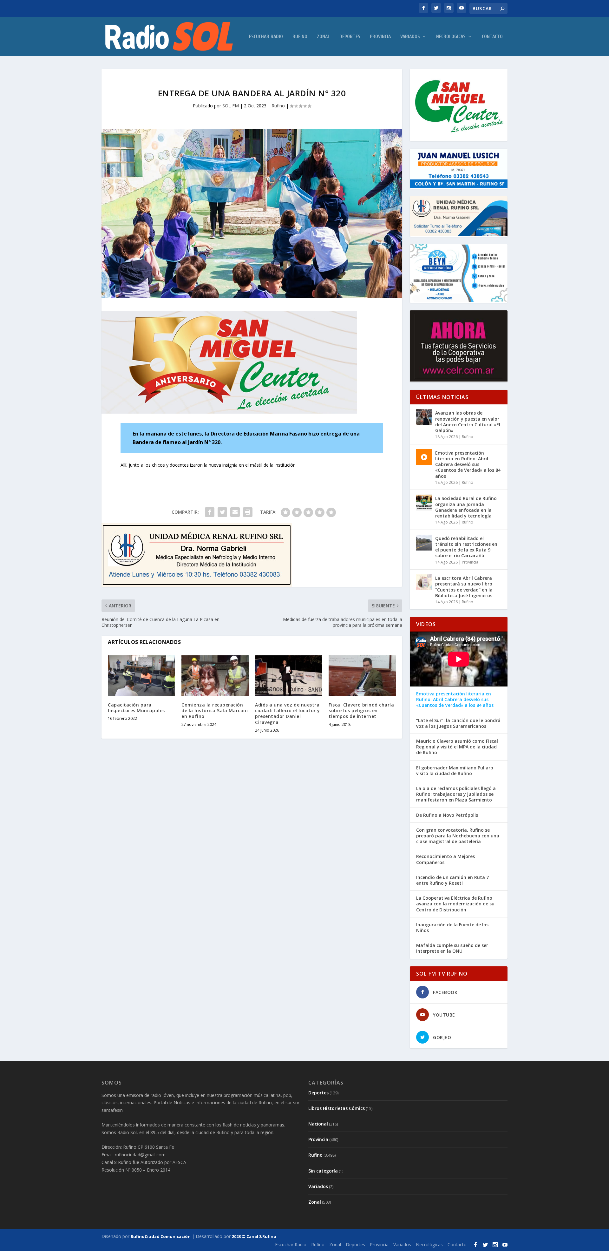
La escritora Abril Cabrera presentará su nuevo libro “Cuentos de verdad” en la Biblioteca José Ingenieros (464, 586)
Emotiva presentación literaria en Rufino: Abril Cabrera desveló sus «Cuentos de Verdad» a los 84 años (468, 464)
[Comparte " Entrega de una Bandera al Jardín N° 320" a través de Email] (235, 512)
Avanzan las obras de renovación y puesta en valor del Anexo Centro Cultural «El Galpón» (467, 421)
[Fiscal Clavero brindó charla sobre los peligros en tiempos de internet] (362, 675)
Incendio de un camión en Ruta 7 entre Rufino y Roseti (452, 880)
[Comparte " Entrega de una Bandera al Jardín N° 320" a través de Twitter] (222, 512)
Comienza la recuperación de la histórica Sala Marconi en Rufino (214, 710)
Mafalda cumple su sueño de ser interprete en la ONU (452, 948)
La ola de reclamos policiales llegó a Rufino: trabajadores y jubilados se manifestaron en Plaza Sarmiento (456, 794)
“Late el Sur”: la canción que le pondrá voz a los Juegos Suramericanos (458, 723)
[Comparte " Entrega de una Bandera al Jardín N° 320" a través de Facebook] (209, 512)
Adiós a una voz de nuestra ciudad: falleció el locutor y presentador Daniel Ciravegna (287, 713)
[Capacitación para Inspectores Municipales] (141, 675)
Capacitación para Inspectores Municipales (136, 707)
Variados (410, 36)
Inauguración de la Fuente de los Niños (452, 927)
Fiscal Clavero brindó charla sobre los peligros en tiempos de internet (361, 710)
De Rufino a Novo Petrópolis (447, 815)
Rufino (299, 36)
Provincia (380, 36)
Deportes (349, 36)
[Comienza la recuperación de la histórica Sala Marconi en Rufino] (215, 675)
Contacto (492, 36)
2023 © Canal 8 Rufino (254, 1236)
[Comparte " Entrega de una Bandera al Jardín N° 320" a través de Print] (247, 512)
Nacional (318, 1124)
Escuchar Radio (266, 36)
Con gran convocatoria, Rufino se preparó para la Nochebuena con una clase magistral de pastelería (457, 835)
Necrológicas (451, 36)
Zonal (323, 36)
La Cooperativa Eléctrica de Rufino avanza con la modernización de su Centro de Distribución (455, 903)
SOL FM (230, 106)
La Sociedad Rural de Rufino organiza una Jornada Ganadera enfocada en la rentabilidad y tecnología (466, 507)
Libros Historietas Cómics (336, 1108)
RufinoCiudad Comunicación (161, 1236)
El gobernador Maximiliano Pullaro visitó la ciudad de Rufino (454, 770)
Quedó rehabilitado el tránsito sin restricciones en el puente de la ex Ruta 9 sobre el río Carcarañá (466, 547)
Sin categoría (323, 1171)
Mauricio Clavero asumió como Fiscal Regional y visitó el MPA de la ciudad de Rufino (457, 746)
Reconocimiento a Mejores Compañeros (445, 859)
